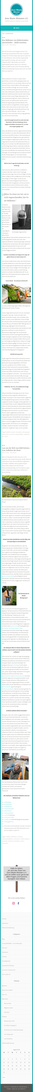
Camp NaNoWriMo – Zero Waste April (12, 943)
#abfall (8, 432)
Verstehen (12, 434)
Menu (17, 28)
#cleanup (20, 836)
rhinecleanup (7, 811)
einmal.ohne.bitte (9, 817)
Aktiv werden (7, 1003)
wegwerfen (26, 434)
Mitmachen (5, 999)
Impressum (5, 923)
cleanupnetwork (8, 813)
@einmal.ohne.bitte (7, 576)
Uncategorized (6, 961)
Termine (4, 956)
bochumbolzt (8, 804)
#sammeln (4, 841)
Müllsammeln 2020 (9, 1021)
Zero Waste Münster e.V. (16, 18)
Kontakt (4, 919)
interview (4, 948)
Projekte (4, 1016)
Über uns (4, 994)
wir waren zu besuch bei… (9, 970)
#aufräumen (13, 836)
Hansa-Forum (13, 626)
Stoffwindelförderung (8, 1043)
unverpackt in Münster (8, 965)
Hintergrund (26, 432)
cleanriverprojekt (9, 808)
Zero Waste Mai (8, 1039)
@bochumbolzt (6, 676)
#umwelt (12, 432)
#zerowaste (5, 843)
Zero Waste (5, 436)
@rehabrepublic (6, 687)
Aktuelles (4, 986)
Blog (3, 37)
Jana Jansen (13, 45)
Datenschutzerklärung (8, 927)
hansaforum (7, 819)
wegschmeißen (19, 434)
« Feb (3, 1077)
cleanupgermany (9, 821)
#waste (22, 841)
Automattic (22, 1089)
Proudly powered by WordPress (15, 1087)
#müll (22, 839)
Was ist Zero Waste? (7, 990)
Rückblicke (5, 952)
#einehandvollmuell (18, 676)
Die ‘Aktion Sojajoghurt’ (10, 1025)
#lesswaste (17, 839)
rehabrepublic (8, 806)
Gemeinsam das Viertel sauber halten (12, 628)
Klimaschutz (5, 434)
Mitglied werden (8, 1008)
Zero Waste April (8, 1034)
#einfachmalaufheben (8, 689)
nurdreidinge (7, 802)
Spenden (6, 1012)
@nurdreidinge (15, 665)
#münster (27, 839)
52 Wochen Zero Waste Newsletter (13, 1030)
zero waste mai (6, 974)
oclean (6, 815)
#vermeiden (19, 432)
